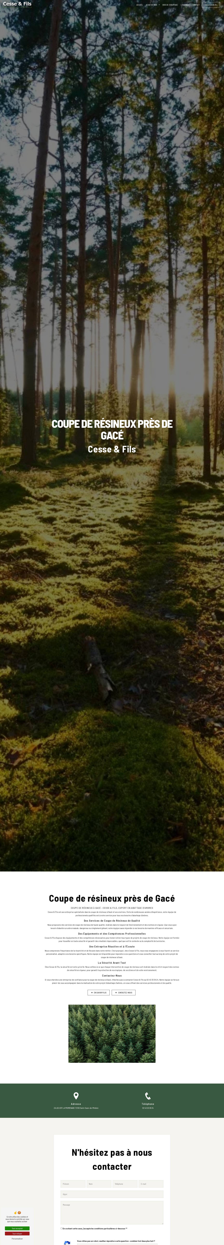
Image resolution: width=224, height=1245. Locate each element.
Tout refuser (17, 1233)
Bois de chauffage (170, 5)
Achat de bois (151, 5)
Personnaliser (17, 1238)
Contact (196, 5)
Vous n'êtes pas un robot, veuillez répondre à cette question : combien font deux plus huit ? (116, 1241)
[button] (159, 4)
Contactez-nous (125, 992)
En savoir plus (100, 992)
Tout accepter (17, 1228)
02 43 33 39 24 (211, 5)
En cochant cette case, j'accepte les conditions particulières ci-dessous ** (95, 1228)
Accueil (139, 5)
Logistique (185, 5)
